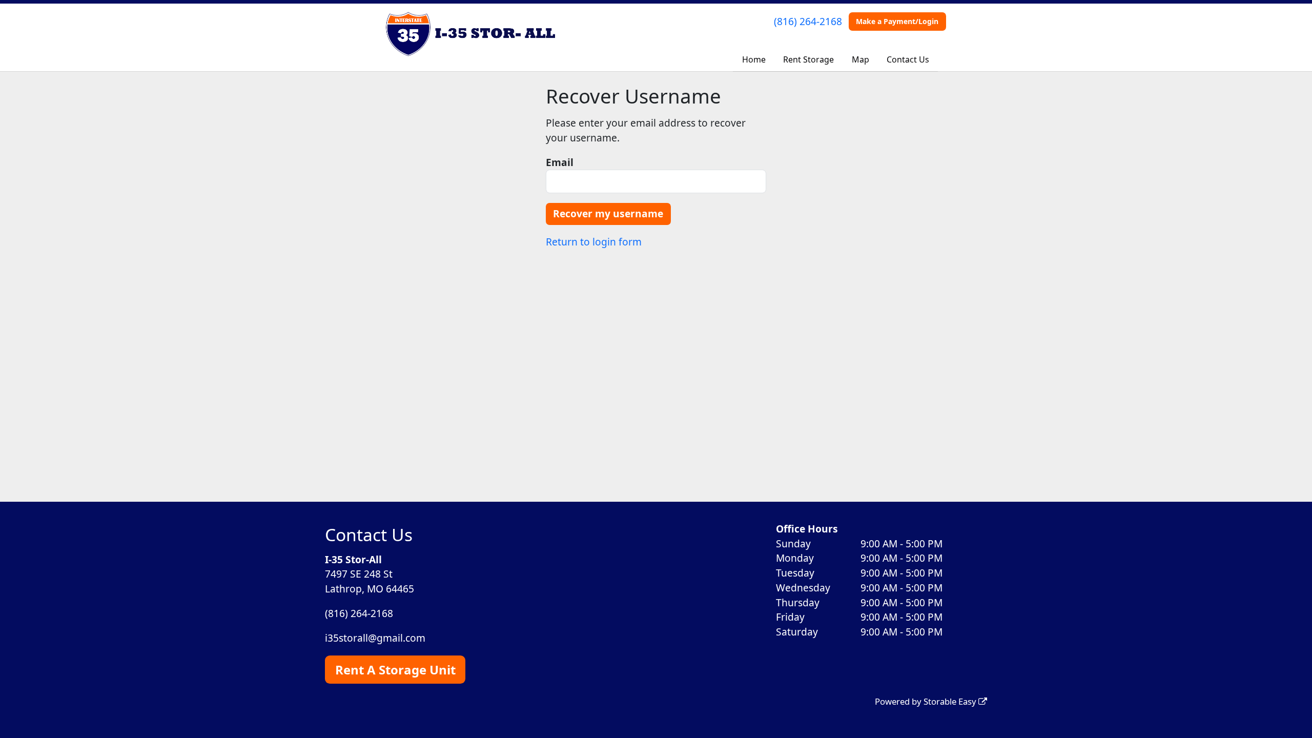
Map (860, 59)
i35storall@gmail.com (375, 638)
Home (754, 59)
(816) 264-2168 (808, 21)
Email (559, 162)
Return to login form (594, 242)
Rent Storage (808, 59)
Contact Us (908, 59)
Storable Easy (951, 701)
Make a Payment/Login (897, 21)
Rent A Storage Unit (395, 669)
